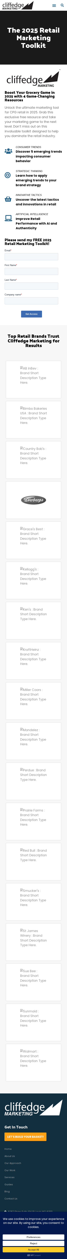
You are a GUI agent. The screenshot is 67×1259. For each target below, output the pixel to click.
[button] (54, 5)
